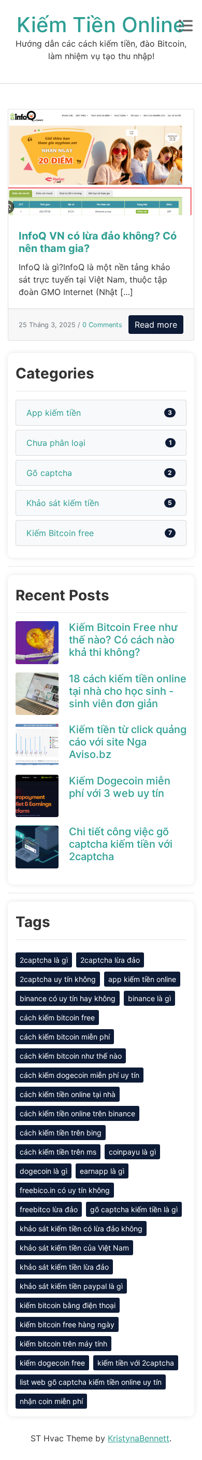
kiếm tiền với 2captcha (135, 1362)
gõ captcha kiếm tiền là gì (134, 1209)
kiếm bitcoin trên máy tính (63, 1343)
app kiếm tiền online (142, 979)
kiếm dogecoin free (52, 1362)
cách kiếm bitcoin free (57, 1017)
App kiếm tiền (53, 413)
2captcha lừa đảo (110, 960)
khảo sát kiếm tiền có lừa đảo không (81, 1228)
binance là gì (149, 998)
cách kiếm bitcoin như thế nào (71, 1055)
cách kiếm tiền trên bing (61, 1132)
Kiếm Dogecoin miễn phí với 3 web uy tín (119, 787)
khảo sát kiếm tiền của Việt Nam (74, 1247)
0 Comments (102, 325)
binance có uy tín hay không (68, 998)
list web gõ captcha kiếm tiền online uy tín (91, 1382)
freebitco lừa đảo (49, 1209)
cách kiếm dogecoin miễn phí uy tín (79, 1075)
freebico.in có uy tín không (65, 1190)
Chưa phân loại (55, 443)
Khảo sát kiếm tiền (62, 503)
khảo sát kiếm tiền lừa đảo (64, 1266)
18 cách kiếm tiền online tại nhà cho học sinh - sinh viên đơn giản (127, 691)
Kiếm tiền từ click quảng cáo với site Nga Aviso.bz (127, 742)
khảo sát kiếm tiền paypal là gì (71, 1286)
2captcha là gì (44, 960)
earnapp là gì (102, 1171)
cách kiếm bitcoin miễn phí (65, 1036)
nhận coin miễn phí (51, 1401)
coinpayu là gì (132, 1151)
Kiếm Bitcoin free (60, 533)
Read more (156, 324)
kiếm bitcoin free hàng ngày (67, 1324)
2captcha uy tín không (58, 979)
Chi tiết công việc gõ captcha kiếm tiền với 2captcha (120, 844)
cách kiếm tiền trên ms (58, 1151)
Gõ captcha (49, 473)
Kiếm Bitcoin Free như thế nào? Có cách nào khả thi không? (123, 639)
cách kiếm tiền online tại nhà (68, 1094)
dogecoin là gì (43, 1171)
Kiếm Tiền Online (101, 24)
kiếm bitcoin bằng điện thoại (68, 1305)
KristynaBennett (138, 1438)
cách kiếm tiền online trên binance (77, 1113)
